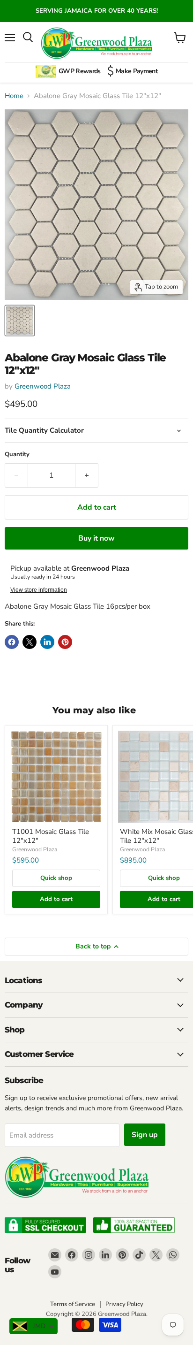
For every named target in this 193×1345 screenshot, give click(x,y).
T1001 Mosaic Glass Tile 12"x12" (50, 836)
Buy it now (96, 538)
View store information (38, 590)
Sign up (145, 1135)
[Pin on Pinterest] (65, 642)
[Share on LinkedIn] (47, 642)
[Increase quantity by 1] (86, 475)
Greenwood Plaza (43, 386)
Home (14, 96)
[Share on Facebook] (12, 642)
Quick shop (56, 878)
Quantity (17, 454)
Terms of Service (72, 1304)
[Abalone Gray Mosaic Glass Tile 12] (19, 321)
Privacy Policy (124, 1304)
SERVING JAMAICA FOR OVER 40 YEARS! (97, 11)
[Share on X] (29, 642)
